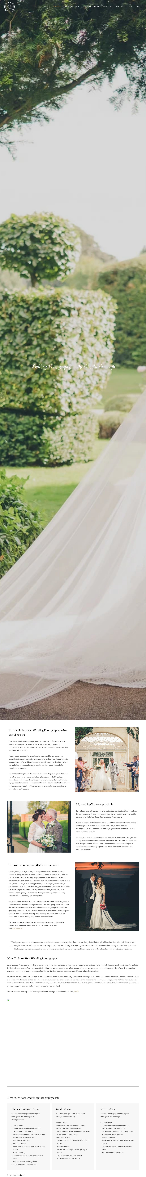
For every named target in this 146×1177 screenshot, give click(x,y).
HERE (76, 991)
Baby (77, 7)
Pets (111, 7)
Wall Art (120, 7)
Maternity (68, 7)
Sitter (96, 7)
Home (46, 7)
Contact (139, 7)
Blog (131, 7)
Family (104, 7)
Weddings (57, 7)
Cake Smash (86, 7)
